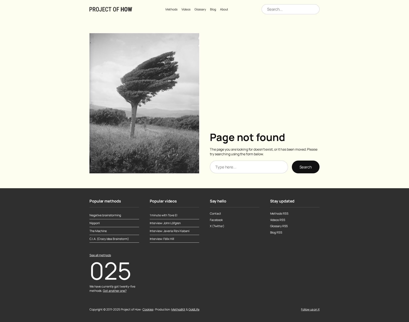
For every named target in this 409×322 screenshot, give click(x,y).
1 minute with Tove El (163, 215)
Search (306, 167)
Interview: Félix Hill (162, 239)
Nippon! (94, 223)
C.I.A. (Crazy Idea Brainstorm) (109, 239)
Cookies (148, 309)
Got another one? (114, 291)
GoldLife (194, 309)
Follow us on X (310, 309)
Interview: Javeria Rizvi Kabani (169, 231)
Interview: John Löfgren (165, 223)
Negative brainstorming (105, 215)
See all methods (100, 255)
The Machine (98, 231)
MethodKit (178, 309)
